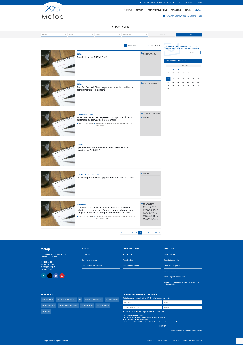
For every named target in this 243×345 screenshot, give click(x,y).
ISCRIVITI (162, 326)
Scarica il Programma (151, 113)
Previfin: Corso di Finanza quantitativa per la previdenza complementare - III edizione (105, 88)
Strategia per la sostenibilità (174, 277)
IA (80, 300)
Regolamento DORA (68, 306)
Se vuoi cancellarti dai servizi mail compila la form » (186, 330)
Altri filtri (162, 34)
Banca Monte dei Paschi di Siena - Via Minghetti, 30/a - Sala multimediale (114, 124)
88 (156, 232)
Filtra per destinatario (176, 16)
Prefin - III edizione (150, 83)
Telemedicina (103, 306)
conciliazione (48, 306)
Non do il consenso (142, 319)
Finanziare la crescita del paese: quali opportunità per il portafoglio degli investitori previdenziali (104, 118)
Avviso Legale (169, 254)
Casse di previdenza (145, 312)
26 (140, 232)
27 (144, 232)
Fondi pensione (130, 312)
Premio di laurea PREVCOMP (92, 57)
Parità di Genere (170, 271)
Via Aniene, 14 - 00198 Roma (53, 254)
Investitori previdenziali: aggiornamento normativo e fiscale (106, 177)
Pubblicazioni (166, 2)
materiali (146, 117)
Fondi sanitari (159, 312)
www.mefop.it (46, 269)
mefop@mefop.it (48, 267)
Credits (175, 340)
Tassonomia (87, 306)
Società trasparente (171, 260)
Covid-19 (46, 312)
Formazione (127, 254)
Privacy (150, 340)
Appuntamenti (121, 27)
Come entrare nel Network (92, 266)
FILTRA (189, 34)
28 (148, 232)
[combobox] (54, 34)
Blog (144, 2)
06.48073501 (49, 264)
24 (132, 232)
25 (136, 232)
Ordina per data (155, 45)
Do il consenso (129, 319)
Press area (154, 2)
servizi (188, 10)
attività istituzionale (157, 10)
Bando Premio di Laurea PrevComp (149, 53)
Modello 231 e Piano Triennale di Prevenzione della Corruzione (181, 283)
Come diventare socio (90, 260)
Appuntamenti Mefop (131, 266)
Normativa (179, 2)
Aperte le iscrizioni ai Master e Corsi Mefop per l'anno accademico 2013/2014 (103, 148)
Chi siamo (86, 254)
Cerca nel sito (196, 16)
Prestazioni (47, 300)
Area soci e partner (194, 2)
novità (198, 10)
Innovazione (112, 300)
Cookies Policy (163, 340)
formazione (176, 10)
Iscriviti (191, 52)
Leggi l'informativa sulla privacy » (133, 315)
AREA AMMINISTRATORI (192, 340)
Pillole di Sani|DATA (66, 300)
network (140, 10)
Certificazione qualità (172, 266)
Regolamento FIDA (93, 300)
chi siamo (128, 10)
